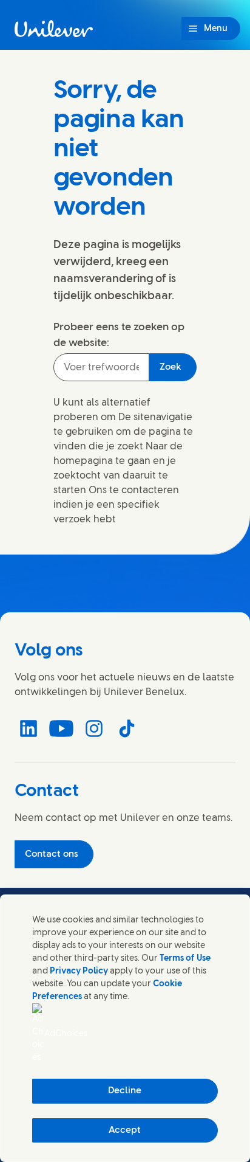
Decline (124, 1091)
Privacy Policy (79, 971)
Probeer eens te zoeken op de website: (118, 335)
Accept (125, 1130)
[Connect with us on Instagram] (94, 728)
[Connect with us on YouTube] (61, 728)
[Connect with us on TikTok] (126, 728)
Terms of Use (185, 958)
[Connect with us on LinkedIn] (28, 728)
